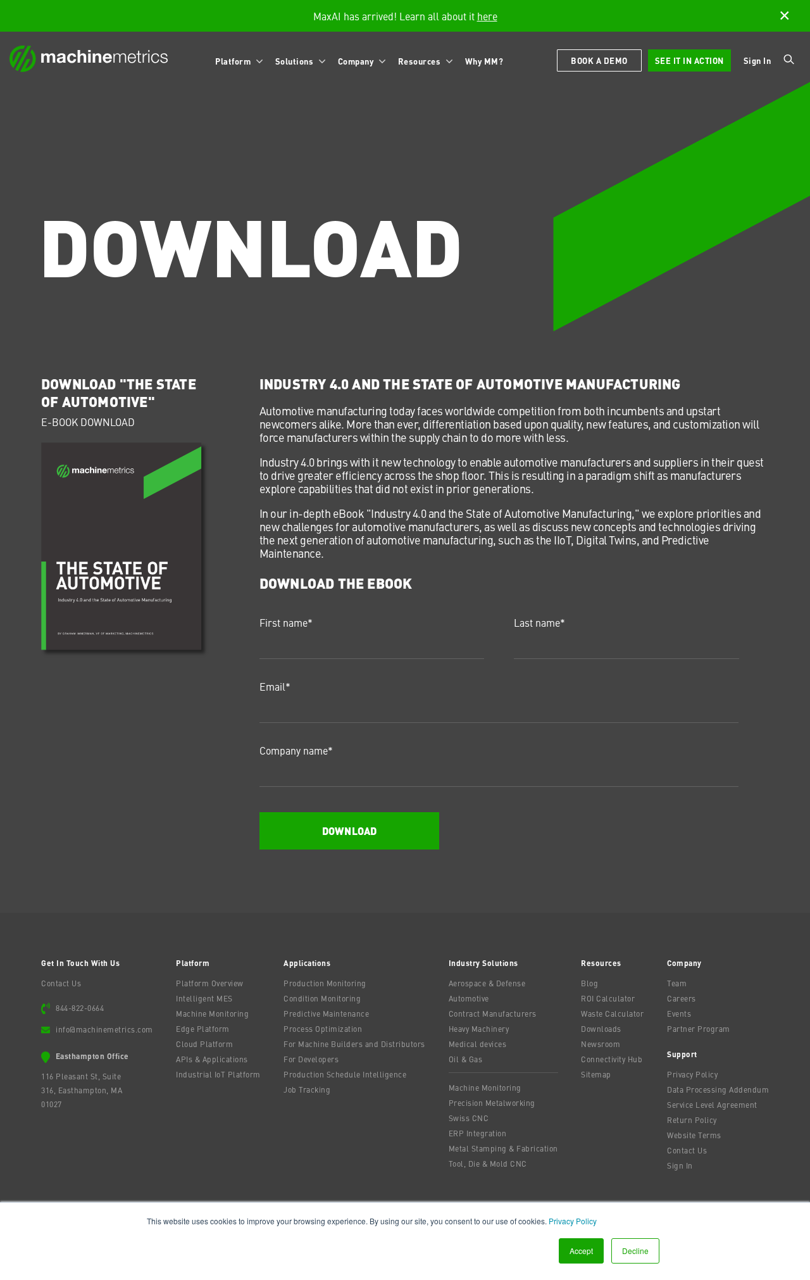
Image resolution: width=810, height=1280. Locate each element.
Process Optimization (323, 1029)
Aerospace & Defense (487, 983)
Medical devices (478, 1044)
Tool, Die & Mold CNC (488, 1163)
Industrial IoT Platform (218, 1074)
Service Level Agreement (712, 1105)
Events (679, 1013)
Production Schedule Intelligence (345, 1074)
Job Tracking (307, 1089)
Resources (420, 61)
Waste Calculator (612, 1013)
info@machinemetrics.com (104, 1029)
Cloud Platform (204, 1044)
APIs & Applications (212, 1059)
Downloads (601, 1029)
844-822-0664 (80, 1008)
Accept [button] (581, 1250)
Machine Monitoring (212, 1013)
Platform (234, 61)
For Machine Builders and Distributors (354, 1044)
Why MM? (484, 61)
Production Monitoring (325, 983)
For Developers (311, 1059)
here (487, 16)
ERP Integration (478, 1133)
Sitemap (596, 1074)
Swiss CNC (469, 1118)
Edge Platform (203, 1029)
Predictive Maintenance (326, 1013)
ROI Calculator (608, 998)
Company (357, 61)
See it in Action (689, 60)
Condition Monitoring (322, 998)
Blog (589, 983)
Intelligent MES (204, 998)
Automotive (469, 998)
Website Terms (694, 1135)
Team (677, 983)
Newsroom (600, 1044)
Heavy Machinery (479, 1029)
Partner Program (698, 1029)
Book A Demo (599, 60)
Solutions (295, 61)
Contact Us (61, 983)
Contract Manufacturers (493, 1013)
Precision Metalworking (492, 1103)
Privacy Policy (573, 1220)
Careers (681, 998)
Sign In (757, 60)
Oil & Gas (466, 1059)
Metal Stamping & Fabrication (503, 1148)
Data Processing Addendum (718, 1089)
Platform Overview (210, 983)
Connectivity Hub (611, 1059)
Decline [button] (635, 1250)
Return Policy (692, 1120)
